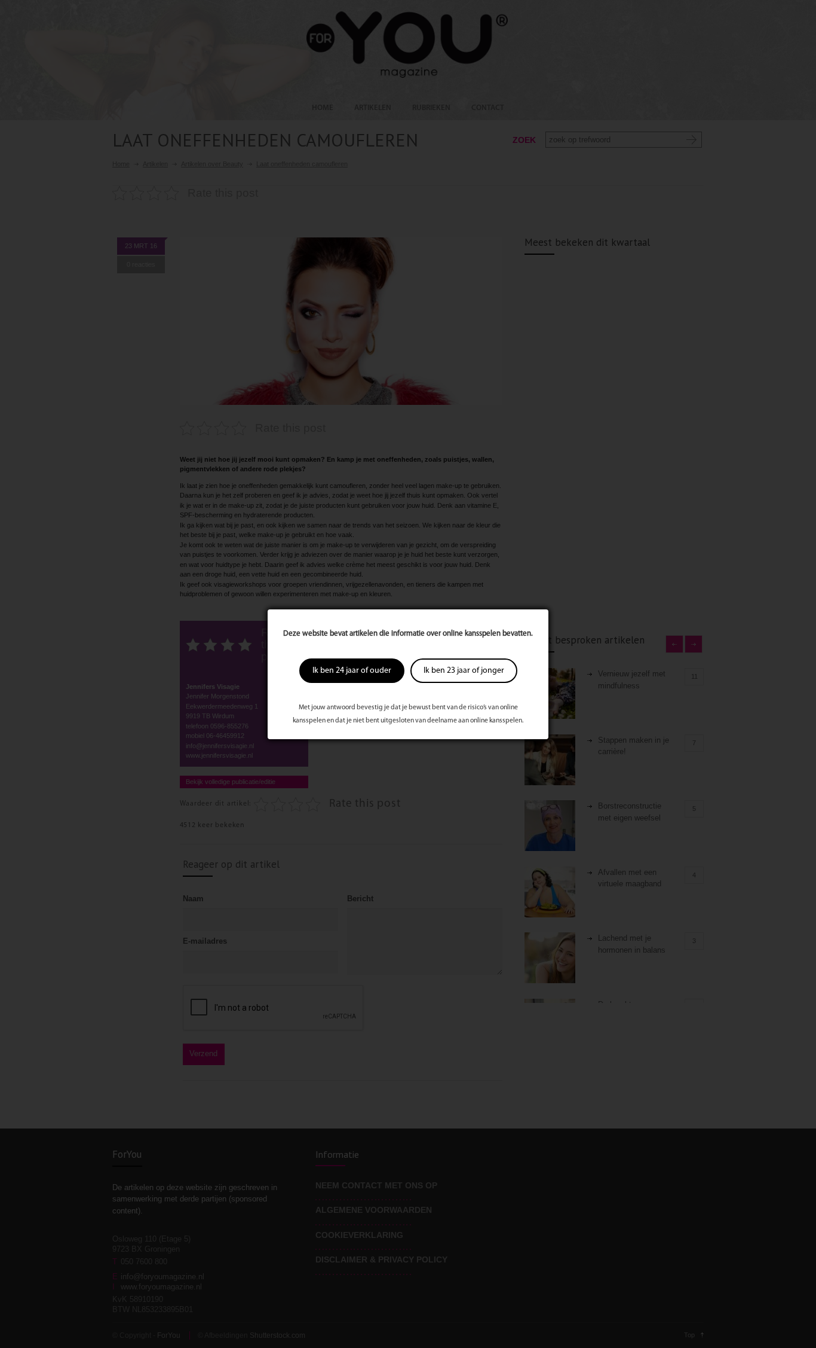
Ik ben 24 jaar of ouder (351, 670)
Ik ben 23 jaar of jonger (464, 670)
